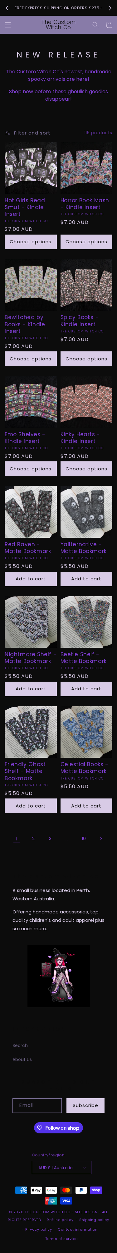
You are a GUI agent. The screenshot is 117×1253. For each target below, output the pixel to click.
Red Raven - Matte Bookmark (28, 548)
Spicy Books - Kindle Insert (80, 320)
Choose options (30, 241)
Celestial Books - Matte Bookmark (85, 768)
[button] (8, 25)
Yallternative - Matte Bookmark (84, 548)
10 (84, 838)
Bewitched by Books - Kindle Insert (25, 324)
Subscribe (85, 1105)
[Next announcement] (110, 8)
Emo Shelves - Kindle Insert (25, 438)
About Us (22, 1059)
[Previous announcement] (7, 8)
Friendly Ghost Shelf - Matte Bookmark (25, 771)
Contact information (77, 1229)
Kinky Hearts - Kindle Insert (80, 438)
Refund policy (60, 1219)
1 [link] (16, 838)
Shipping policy (94, 1219)
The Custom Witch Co (47, 1212)
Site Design (86, 1212)
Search (20, 1045)
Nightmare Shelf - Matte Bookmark (30, 658)
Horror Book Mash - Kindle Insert (85, 204)
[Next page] (101, 838)
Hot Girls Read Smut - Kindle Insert (25, 207)
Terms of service (61, 1238)
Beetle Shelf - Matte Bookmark (84, 658)
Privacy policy (38, 1229)
